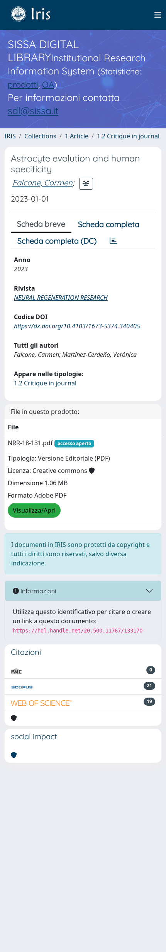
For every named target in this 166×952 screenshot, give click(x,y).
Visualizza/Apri (34, 510)
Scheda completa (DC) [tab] (57, 241)
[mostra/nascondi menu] (157, 15)
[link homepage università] (36, 15)
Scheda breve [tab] (41, 224)
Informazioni (37, 591)
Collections (40, 136)
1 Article (76, 136)
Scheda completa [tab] (108, 224)
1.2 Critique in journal (128, 136)
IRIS (10, 136)
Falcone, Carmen (42, 182)
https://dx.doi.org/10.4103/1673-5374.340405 (77, 326)
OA (48, 84)
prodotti (23, 84)
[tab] (113, 241)
